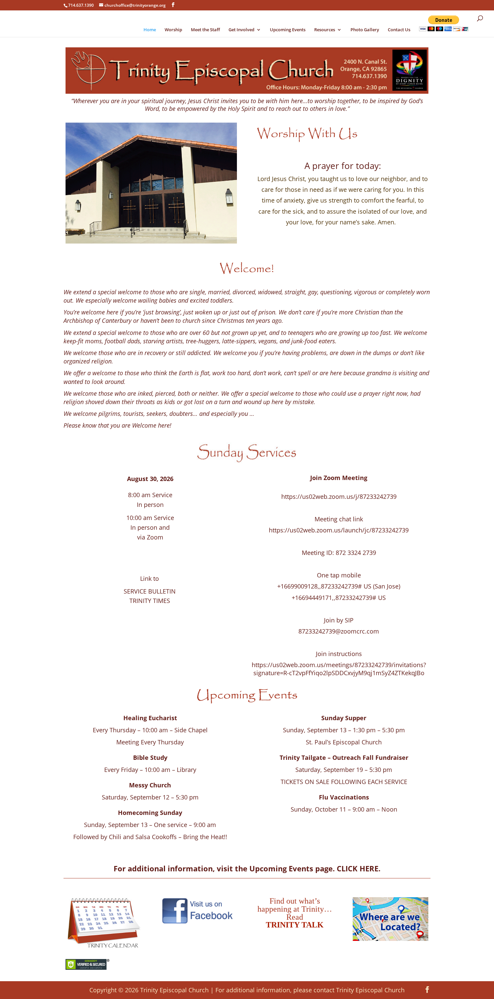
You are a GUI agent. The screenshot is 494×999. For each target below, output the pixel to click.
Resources (324, 30)
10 (171, 230)
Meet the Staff (205, 30)
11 (177, 230)
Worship (173, 30)
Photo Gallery (365, 30)
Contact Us (399, 30)
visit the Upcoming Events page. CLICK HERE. (298, 868)
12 (182, 230)
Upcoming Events (287, 30)
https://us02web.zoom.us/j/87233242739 (339, 496)
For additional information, (165, 868)
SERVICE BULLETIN (150, 591)
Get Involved (241, 30)
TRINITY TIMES (149, 601)
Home (149, 30)
